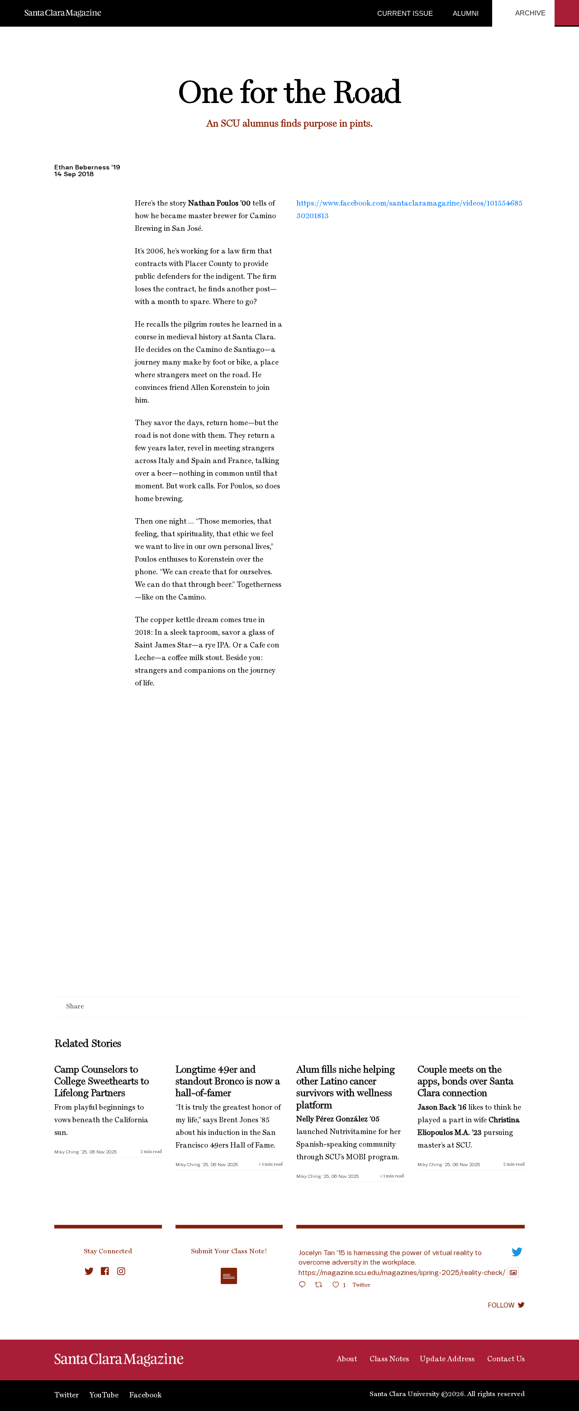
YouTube (104, 1395)
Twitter (66, 1395)
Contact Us (505, 1359)
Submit (229, 1276)
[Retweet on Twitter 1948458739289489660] (321, 1286)
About (346, 1359)
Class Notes (388, 1359)
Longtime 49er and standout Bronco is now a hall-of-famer (228, 1082)
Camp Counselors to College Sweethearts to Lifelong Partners (101, 1082)
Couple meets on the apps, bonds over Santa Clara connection (465, 1082)
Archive (530, 13)
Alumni (465, 13)
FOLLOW (501, 1305)
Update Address (447, 1359)
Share (75, 1007)
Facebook (145, 1395)
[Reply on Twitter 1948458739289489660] (304, 1286)
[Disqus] (289, 880)
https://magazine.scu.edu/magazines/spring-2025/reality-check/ (402, 1272)
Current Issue (405, 13)
